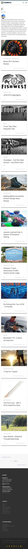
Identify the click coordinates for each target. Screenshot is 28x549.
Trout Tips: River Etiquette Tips (10, 127)
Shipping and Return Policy (8, 526)
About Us (4, 504)
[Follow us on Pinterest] (14, 546)
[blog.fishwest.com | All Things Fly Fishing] (6, 2)
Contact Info (5, 524)
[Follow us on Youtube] (20, 546)
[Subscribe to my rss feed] (7, 546)
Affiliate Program (6, 511)
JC (5, 68)
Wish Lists (4, 527)
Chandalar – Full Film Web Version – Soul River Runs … (13, 162)
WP (8, 542)
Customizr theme (22, 542)
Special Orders (5, 530)
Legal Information (6, 507)
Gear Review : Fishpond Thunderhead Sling (12, 437)
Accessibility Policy (6, 508)
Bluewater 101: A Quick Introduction (12, 339)
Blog (3, 505)
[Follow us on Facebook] (9, 546)
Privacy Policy (5, 510)
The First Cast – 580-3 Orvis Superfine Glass (12, 404)
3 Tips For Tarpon (10, 371)
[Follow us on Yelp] (16, 546)
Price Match (4, 529)
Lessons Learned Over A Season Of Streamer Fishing (12, 234)
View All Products (6, 513)
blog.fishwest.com (10, 540)
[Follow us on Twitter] (11, 546)
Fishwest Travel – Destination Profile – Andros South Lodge (11, 270)
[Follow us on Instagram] (18, 546)
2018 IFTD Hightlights (12, 95)
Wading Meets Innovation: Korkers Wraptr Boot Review (13, 198)
